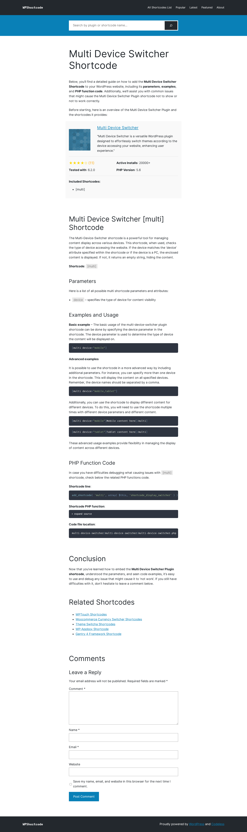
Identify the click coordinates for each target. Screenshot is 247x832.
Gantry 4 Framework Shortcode (98, 634)
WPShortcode (33, 7)
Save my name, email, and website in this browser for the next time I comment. (122, 784)
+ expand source (82, 513)
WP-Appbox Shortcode (92, 629)
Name (74, 730)
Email (74, 747)
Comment (77, 689)
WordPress (196, 824)
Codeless (217, 824)
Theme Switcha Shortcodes (95, 624)
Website (74, 764)
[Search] (171, 25)
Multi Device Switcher (117, 127)
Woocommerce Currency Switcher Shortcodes (109, 619)
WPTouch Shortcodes (91, 614)
